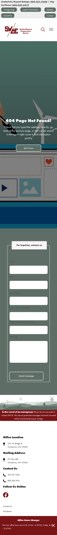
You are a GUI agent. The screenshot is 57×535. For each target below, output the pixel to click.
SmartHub (8, 15)
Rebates (50, 9)
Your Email (15, 293)
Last (11, 276)
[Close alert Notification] (53, 525)
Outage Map (9, 9)
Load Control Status (31, 9)
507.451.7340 (14, 474)
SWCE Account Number (21, 322)
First (11, 261)
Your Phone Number (20, 308)
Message (13, 337)
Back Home (28, 148)
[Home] (18, 30)
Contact (50, 15)
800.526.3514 (14, 480)
